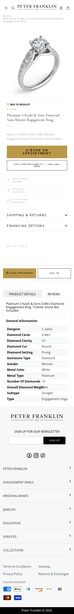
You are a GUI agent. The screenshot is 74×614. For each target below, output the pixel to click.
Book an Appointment (37, 151)
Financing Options (26, 226)
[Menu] (6, 8)
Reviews (54, 294)
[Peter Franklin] (37, 7)
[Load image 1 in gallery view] (37, 63)
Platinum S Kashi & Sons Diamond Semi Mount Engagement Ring (33, 20)
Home (7, 15)
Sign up (54, 440)
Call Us (54, 273)
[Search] (14, 8)
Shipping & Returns (27, 215)
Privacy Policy (12, 574)
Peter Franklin (31, 610)
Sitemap (44, 566)
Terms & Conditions (17, 566)
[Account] (61, 8)
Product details (22, 294)
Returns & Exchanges (54, 574)
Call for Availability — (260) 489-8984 (37, 165)
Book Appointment (21, 273)
